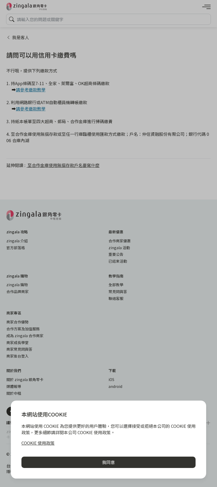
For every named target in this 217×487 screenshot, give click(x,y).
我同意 (108, 462)
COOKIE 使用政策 (38, 443)
